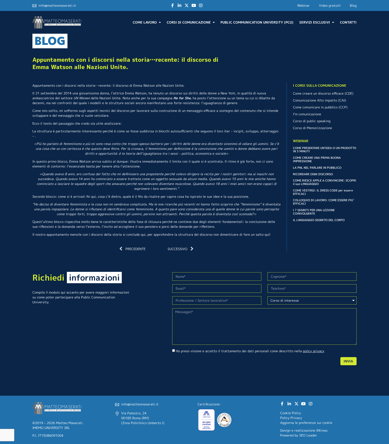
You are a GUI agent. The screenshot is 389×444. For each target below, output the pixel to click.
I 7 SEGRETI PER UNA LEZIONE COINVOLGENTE (314, 211)
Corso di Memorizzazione (312, 128)
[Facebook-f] (172, 5)
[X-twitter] (187, 5)
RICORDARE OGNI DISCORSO (313, 174)
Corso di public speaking (311, 121)
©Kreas (322, 430)
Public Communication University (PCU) (256, 22)
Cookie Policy (290, 413)
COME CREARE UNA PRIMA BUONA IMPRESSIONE (317, 159)
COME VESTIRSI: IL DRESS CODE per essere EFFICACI (323, 192)
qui (267, 234)
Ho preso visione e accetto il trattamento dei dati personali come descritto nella (250, 351)
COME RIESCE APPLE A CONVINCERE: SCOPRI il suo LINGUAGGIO (324, 182)
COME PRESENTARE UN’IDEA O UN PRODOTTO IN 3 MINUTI (324, 149)
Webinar (303, 5)
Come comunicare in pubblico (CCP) (320, 107)
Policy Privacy (291, 418)
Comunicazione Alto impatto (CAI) (319, 100)
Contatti (348, 22)
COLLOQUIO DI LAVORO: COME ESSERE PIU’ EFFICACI (323, 201)
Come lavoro (145, 22)
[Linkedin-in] (179, 5)
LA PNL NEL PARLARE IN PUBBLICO (317, 168)
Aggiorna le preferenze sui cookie (306, 422)
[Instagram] (201, 5)
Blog (353, 5)
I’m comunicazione (307, 114)
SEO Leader (308, 435)
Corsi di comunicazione (189, 22)
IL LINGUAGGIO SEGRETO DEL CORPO (319, 220)
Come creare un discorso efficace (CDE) (323, 93)
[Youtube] (194, 5)
